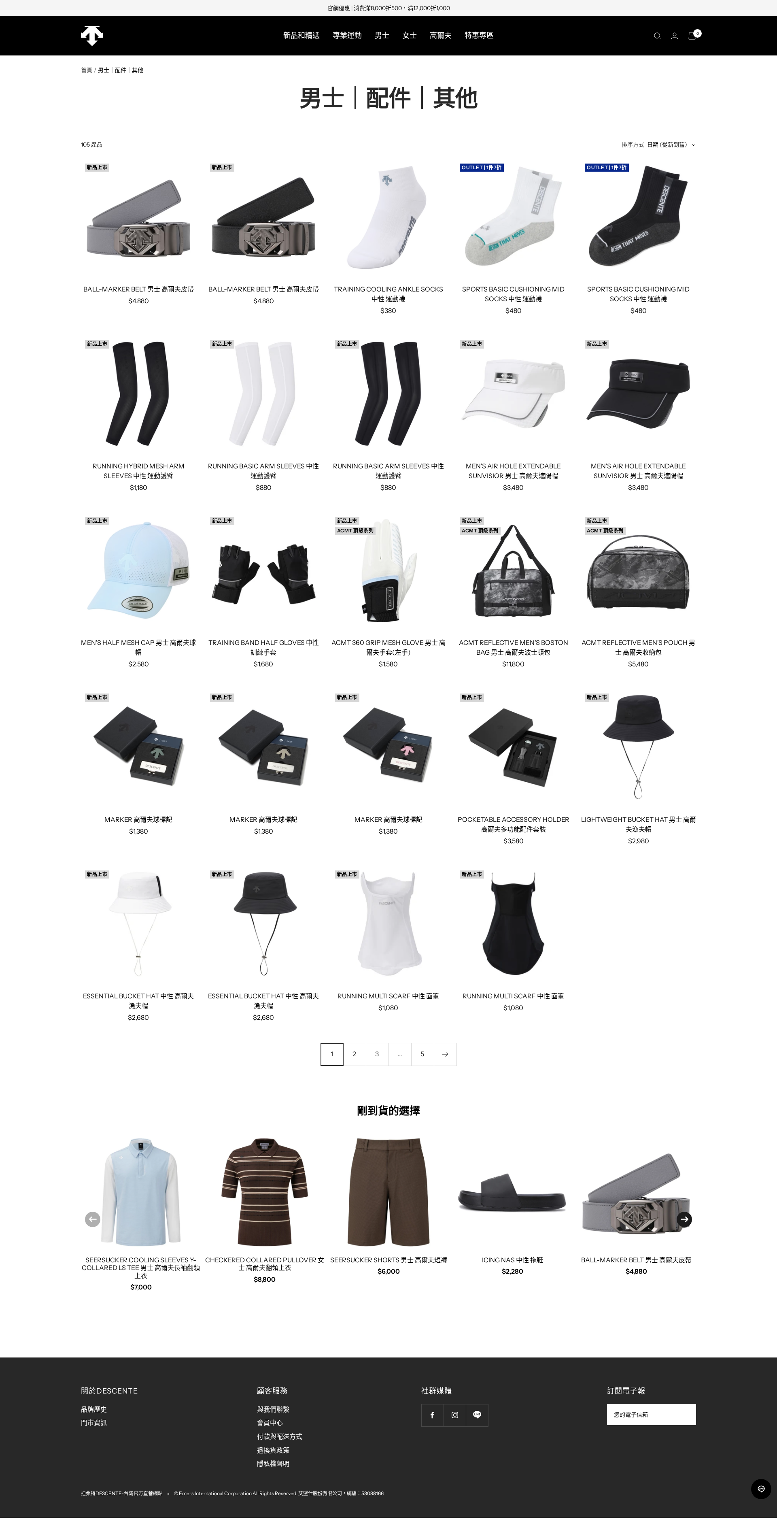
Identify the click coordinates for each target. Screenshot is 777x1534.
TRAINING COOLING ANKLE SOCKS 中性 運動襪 (388, 294)
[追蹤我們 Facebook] (432, 1415)
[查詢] (657, 36)
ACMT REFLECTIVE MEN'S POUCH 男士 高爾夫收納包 (638, 647)
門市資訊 (94, 1423)
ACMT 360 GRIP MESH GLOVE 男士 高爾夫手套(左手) (388, 647)
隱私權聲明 (273, 1464)
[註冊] (684, 1414)
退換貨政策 (273, 1450)
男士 (382, 35)
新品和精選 (301, 35)
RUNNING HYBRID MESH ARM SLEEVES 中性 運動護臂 (139, 471)
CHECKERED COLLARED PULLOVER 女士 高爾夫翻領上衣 (264, 1264)
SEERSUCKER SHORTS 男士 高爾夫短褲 (388, 1260)
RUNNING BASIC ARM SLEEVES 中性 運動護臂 (263, 471)
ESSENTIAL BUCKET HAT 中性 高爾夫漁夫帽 (138, 1001)
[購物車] (692, 36)
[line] (761, 1489)
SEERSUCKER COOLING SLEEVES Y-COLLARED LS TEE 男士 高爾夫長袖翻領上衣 (141, 1267)
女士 (409, 35)
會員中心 (270, 1423)
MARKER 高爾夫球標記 (138, 819)
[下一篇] (445, 1054)
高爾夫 (441, 35)
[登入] (674, 35)
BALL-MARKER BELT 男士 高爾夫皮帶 (138, 289)
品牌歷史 (94, 1409)
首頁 (86, 70)
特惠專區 (479, 35)
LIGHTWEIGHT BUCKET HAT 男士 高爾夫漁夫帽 (638, 824)
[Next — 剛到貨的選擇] (684, 1219)
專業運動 (347, 35)
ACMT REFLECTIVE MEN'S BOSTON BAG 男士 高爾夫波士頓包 (513, 647)
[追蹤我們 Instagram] (455, 1415)
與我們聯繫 (273, 1409)
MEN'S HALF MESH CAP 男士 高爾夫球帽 (138, 647)
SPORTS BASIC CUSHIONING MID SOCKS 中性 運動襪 (513, 294)
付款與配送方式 (279, 1436)
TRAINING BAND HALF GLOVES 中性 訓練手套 (263, 647)
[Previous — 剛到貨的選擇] (92, 1219)
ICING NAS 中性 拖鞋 (512, 1260)
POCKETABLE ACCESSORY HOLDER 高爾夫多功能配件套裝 (513, 824)
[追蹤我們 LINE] (477, 1415)
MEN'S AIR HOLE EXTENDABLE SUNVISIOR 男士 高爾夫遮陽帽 (513, 471)
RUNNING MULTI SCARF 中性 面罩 (388, 996)
